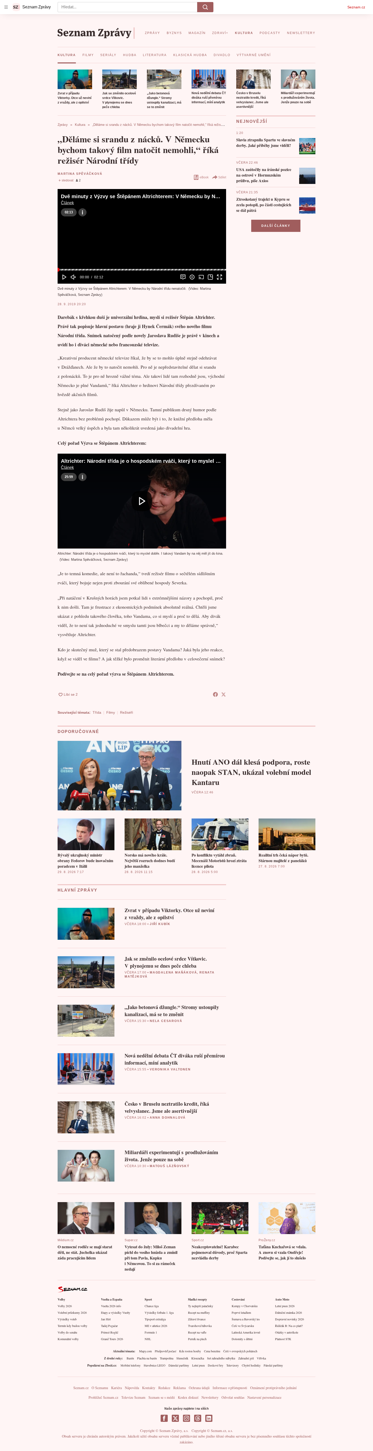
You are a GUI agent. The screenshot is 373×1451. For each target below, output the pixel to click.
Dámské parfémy (178, 1365)
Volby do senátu (67, 1332)
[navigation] (6, 7)
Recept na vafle (197, 1332)
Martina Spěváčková (80, 174)
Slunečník (182, 1358)
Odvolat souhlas (233, 1397)
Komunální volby (68, 1339)
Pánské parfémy (273, 1365)
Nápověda (132, 1387)
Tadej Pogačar (109, 1326)
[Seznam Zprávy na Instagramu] (186, 1418)
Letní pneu (198, 1365)
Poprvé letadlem (241, 1312)
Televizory (232, 1365)
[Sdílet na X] (223, 694)
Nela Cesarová (166, 1021)
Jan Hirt (106, 1319)
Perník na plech (197, 1339)
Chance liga (152, 1306)
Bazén (130, 1358)
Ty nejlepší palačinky (200, 1306)
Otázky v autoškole (286, 1332)
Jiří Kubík (160, 924)
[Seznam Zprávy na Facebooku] (164, 1418)
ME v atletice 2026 (156, 1326)
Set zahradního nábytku (221, 1358)
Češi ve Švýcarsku (243, 1326)
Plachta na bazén (147, 1358)
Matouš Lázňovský (170, 1166)
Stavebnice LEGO (154, 1365)
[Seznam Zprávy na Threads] (197, 1418)
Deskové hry (215, 1365)
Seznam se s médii (161, 1397)
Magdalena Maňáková (173, 972)
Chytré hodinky (251, 1365)
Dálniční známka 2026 (288, 1312)
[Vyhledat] (205, 7)
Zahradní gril (246, 1358)
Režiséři (126, 712)
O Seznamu (100, 1387)
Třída (97, 712)
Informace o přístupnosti (230, 1387)
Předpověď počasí (165, 1351)
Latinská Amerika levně (246, 1332)
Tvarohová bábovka (200, 1326)
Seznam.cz (356, 7)
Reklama (179, 1387)
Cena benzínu (212, 1351)
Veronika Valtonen (170, 1069)
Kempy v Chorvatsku (245, 1306)
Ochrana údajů (199, 1387)
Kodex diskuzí (188, 1397)
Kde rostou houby (190, 1351)
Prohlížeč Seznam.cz (103, 1397)
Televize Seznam (133, 1397)
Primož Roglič (109, 1332)
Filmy (110, 712)
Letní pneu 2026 (285, 1306)
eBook (204, 177)
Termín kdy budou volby (72, 1326)
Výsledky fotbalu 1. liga (159, 1312)
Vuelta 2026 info (111, 1306)
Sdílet (222, 177)
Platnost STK (283, 1339)
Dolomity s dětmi (242, 1339)
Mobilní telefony (131, 1365)
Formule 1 (151, 1332)
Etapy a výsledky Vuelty (115, 1312)
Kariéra (116, 1387)
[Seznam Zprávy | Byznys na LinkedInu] (208, 1418)
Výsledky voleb (67, 1319)
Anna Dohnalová (168, 1117)
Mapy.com (145, 1351)
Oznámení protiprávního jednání (273, 1387)
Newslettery (209, 1397)
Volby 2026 (65, 1306)
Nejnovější (251, 121)
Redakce (164, 1387)
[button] (75, 79)
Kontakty (148, 1387)
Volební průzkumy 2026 (72, 1312)
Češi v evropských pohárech (240, 1351)
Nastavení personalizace (264, 1397)
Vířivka (261, 1358)
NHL (148, 1339)
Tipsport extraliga (155, 1319)
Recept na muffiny (199, 1312)
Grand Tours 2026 (112, 1339)
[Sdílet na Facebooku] (215, 694)
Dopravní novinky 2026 (289, 1319)
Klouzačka (197, 1358)
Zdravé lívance (197, 1319)
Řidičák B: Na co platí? (289, 1326)
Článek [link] (67, 203)
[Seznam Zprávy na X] (175, 1418)
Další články (275, 226)
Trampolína (166, 1358)
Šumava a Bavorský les (246, 1319)
